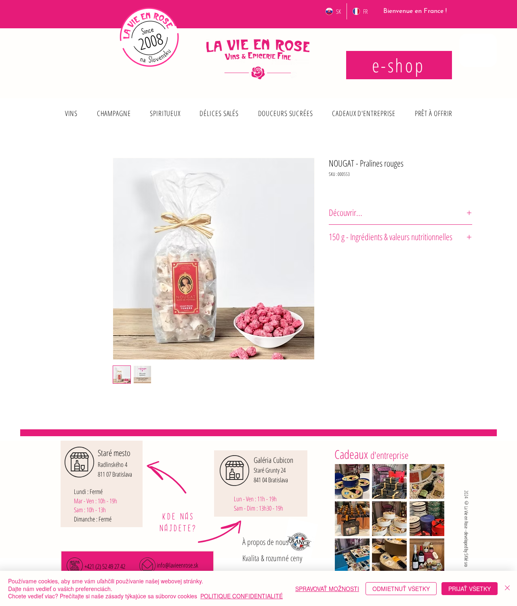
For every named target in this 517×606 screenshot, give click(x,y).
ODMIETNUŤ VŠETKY (401, 589)
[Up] (70, 107)
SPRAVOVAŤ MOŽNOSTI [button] (327, 589)
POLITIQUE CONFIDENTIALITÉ (241, 596)
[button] (71, 113)
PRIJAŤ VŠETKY (469, 589)
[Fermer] (507, 588)
